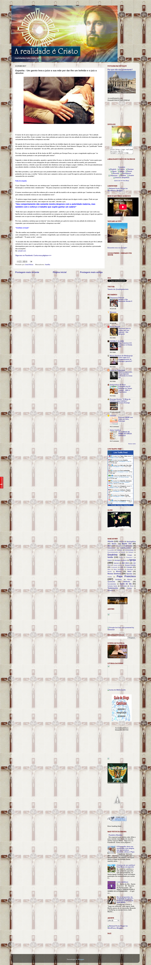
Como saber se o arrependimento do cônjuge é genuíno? (125, 359)
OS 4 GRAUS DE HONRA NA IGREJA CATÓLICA (125, 433)
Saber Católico (115, 430)
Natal (129, 571)
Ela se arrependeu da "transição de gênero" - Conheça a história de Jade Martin (125, 899)
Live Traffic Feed (120, 452)
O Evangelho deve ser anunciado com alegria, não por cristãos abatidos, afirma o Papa (125, 849)
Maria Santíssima (119, 569)
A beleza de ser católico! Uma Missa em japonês (126, 866)
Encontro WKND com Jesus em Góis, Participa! (125, 419)
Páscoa (129, 579)
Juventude (114, 567)
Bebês (114, 544)
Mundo (110, 571)
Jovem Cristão (130, 565)
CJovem (113, 415)
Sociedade (123, 586)
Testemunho (113, 588)
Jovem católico (117, 565)
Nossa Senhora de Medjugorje (121, 356)
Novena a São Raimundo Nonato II (125, 300)
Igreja (132, 560)
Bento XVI (126, 544)
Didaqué (130, 552)
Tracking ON (127, 505)
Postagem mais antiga (91, 272)
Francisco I (129, 557)
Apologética (131, 541)
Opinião (129, 574)
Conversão (111, 550)
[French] (122, 169)
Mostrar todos (132, 443)
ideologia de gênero (120, 560)
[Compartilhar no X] (22, 261)
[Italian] (121, 171)
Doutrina (112, 554)
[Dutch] (129, 171)
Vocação (110, 590)
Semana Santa (112, 586)
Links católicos (122, 882)
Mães (109, 569)
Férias (121, 557)
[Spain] (114, 171)
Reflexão (126, 581)
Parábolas (118, 579)
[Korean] (123, 175)
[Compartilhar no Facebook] (24, 261)
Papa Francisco (126, 576)
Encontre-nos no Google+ (117, 248)
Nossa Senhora (114, 574)
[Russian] (115, 173)
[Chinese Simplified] (121, 177)
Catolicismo (111, 548)
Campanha (119, 546)
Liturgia (129, 567)
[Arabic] (131, 175)
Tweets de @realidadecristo (118, 289)
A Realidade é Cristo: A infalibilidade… (120, 501)
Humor (110, 560)
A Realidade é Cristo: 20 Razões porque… (120, 476)
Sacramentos (112, 584)
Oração (110, 576)
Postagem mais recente (27, 272)
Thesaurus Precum (117, 298)
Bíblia (110, 546)
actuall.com (22, 251)
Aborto (110, 541)
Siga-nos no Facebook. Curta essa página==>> (33, 255)
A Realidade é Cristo (124, 461)
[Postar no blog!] (20, 261)
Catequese (128, 546)
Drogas (129, 555)
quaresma (111, 581)
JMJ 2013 (125, 563)
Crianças (119, 550)
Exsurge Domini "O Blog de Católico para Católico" (120, 400)
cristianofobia (129, 550)
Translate (121, 167)
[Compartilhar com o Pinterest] (26, 261)
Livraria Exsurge (124, 403)
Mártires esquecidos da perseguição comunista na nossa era (125, 374)
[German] (130, 169)
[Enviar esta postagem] (30, 261)
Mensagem (130, 569)
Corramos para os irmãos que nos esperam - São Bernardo (124, 331)
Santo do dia (126, 584)
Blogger (81, 959)
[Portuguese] (126, 173)
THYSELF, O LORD (117, 341)
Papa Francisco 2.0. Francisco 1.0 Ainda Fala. (125, 344)
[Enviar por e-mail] (18, 261)
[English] (113, 169)
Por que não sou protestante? (120, 70)
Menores (113, 312)
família (47, 264)
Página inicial (59, 272)
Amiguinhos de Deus (118, 385)
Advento (121, 541)
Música (118, 571)
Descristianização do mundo (116, 552)
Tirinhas (129, 588)
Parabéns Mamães (115, 835)
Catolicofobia (126, 548)
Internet (116, 563)
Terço (131, 586)
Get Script (113, 505)
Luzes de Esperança (117, 370)
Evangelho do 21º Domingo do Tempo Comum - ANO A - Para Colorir (125, 389)
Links (121, 567)
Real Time (119, 505)
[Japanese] (113, 175)
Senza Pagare (115, 327)
